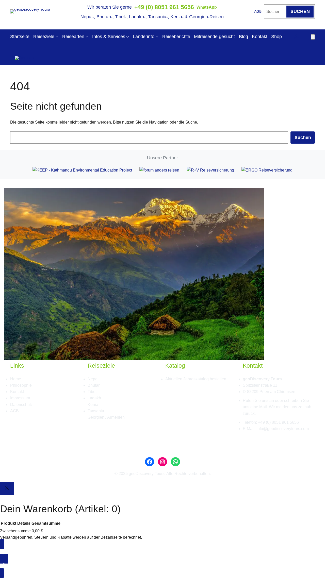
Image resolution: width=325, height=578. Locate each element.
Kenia (93, 404)
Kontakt (17, 391)
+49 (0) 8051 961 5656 (164, 7)
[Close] (7, 488)
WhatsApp (207, 7)
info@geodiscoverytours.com (282, 429)
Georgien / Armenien (106, 417)
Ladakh (94, 398)
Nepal (93, 379)
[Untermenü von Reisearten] (87, 36)
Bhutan (94, 385)
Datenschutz (21, 404)
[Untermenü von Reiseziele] (57, 36)
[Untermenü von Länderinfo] (157, 36)
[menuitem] (24, 56)
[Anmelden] (296, 36)
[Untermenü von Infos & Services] (127, 36)
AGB (258, 11)
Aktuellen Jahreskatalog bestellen (195, 379)
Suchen (303, 137)
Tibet (92, 391)
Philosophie (21, 385)
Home (15, 379)
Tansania (96, 411)
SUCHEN (300, 11)
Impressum (20, 398)
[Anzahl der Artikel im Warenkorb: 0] (313, 37)
